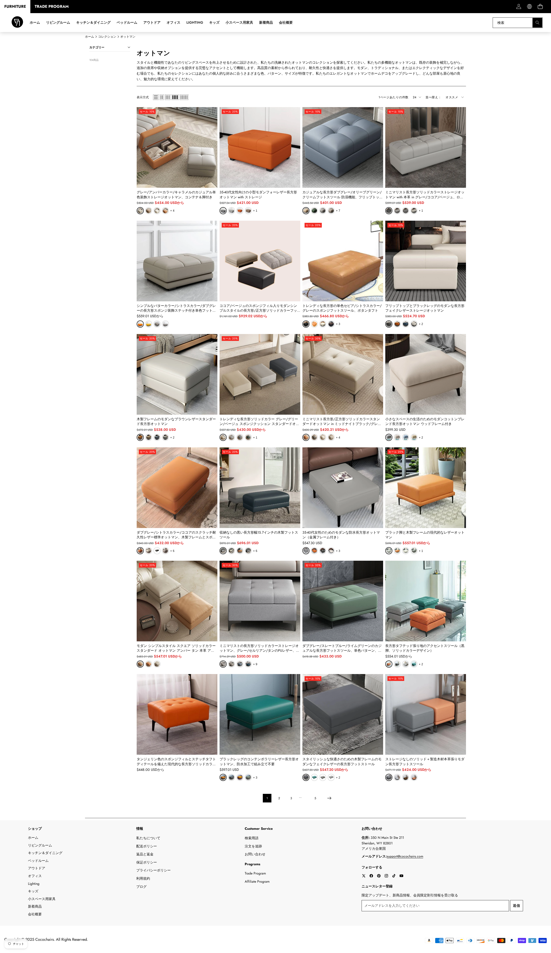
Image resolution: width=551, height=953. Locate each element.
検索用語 (251, 838)
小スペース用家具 (42, 898)
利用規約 (143, 878)
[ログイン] (518, 6)
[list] (156, 97)
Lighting (33, 883)
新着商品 (35, 906)
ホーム (33, 837)
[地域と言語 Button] (529, 6)
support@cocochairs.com (405, 856)
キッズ (33, 891)
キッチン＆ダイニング (45, 852)
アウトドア (36, 868)
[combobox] (517, 23)
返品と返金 (144, 854)
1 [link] (267, 798)
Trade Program (255, 873)
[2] (162, 97)
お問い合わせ (255, 854)
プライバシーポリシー (153, 870)
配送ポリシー (146, 846)
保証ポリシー (146, 862)
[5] (184, 97)
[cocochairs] (17, 22)
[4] (175, 97)
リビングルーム (40, 845)
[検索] (537, 23)
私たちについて (148, 838)
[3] (167, 97)
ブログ (141, 886)
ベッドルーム (38, 860)
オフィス (35, 875)
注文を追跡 (253, 846)
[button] (540, 6)
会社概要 (35, 914)
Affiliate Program (257, 881)
